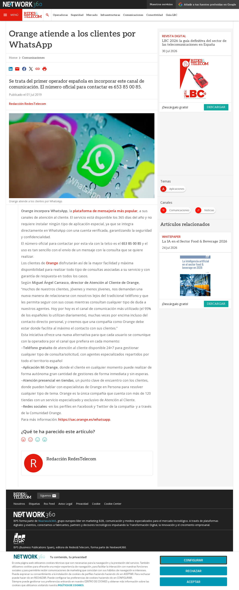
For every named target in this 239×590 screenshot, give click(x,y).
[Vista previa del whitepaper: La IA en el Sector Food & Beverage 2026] (195, 276)
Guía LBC (171, 15)
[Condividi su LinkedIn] (10, 68)
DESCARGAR (216, 107)
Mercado (92, 15)
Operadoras (60, 15)
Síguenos (46, 495)
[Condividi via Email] (17, 68)
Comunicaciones (133, 15)
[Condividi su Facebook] (24, 68)
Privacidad (82, 503)
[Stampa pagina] (44, 68)
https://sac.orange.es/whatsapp (84, 419)
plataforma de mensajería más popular (105, 211)
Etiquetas (34, 503)
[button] (11, 15)
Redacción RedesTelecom (27, 104)
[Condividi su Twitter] (31, 68)
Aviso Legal (65, 503)
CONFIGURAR (193, 560)
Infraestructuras (110, 15)
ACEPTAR (193, 581)
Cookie (96, 503)
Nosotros (19, 503)
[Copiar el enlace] (38, 68)
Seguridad (77, 15)
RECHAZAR (193, 570)
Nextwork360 (47, 521)
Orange (52, 263)
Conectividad (154, 15)
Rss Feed (49, 503)
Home (13, 58)
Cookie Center (112, 503)
